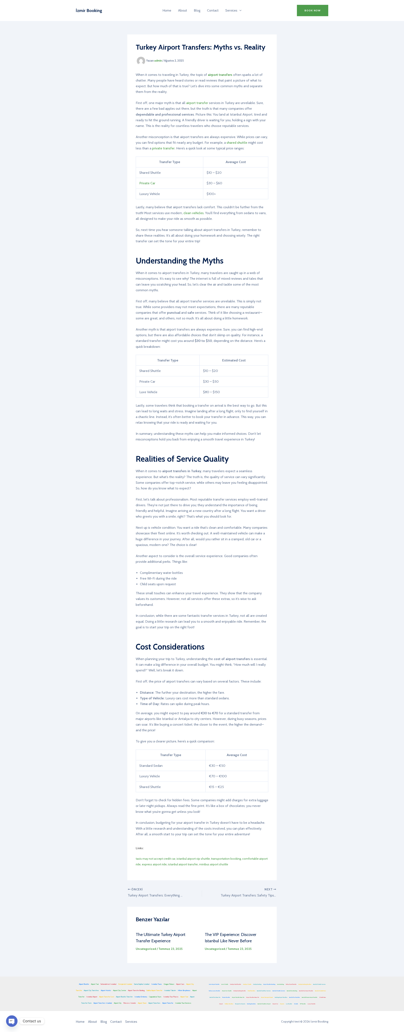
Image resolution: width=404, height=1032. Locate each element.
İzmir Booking (89, 10)
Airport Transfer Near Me (238, 997)
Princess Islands (129, 1003)
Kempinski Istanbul (125, 984)
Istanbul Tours (156, 984)
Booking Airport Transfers (281, 997)
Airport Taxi (95, 984)
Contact (213, 10)
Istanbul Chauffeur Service (264, 991)
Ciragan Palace (169, 984)
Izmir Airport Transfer (214, 984)
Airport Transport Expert (267, 997)
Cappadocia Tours (155, 997)
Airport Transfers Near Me (252, 997)
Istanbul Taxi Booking (292, 991)
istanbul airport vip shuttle (193, 859)
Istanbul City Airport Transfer (306, 991)
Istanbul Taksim (170, 990)
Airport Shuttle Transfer (124, 997)
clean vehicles (193, 213)
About (182, 10)
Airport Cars (180, 984)
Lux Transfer (289, 1004)
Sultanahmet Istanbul (108, 984)
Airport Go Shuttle (226, 991)
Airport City (117, 1003)
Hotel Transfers (251, 991)
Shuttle (296, 1004)
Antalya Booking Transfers (304, 984)
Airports (282, 1004)
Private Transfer (226, 997)
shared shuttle (237, 143)
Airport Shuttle (84, 984)
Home (166, 10)
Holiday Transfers (229, 1004)
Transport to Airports (240, 1004)
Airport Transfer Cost (106, 997)
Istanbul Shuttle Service (319, 984)
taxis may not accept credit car (155, 859)
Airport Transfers (154, 1003)
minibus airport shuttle (213, 864)
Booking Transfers (251, 1004)
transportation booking (226, 859)
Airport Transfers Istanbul (102, 1003)
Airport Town (142, 1003)
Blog (197, 10)
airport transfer (197, 103)
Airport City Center (119, 990)
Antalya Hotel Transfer (235, 984)
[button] (239, 10)
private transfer (163, 148)
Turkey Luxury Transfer (214, 991)
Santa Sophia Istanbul (141, 984)
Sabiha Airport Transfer (154, 990)
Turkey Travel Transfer (291, 984)
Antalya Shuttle (247, 984)
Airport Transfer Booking (136, 990)
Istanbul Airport (91, 997)
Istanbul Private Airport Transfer (309, 997)
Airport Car (275, 1004)
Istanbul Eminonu (140, 997)
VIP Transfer (303, 1004)
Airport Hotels (106, 990)
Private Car (147, 183)
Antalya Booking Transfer (239, 991)
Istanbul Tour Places (170, 997)
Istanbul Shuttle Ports (320, 991)
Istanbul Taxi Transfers (294, 997)
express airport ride (154, 864)
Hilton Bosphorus (184, 990)
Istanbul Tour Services (183, 1003)
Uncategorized (146, 949)
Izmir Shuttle (224, 984)
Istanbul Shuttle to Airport (264, 1004)
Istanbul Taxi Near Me (215, 997)
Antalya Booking (257, 984)
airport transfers (220, 75)
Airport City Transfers (91, 990)
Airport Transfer (167, 1003)
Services (231, 10)
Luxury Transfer (311, 1004)
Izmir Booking (280, 984)
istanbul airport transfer (183, 864)
